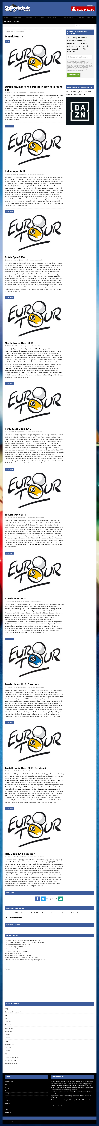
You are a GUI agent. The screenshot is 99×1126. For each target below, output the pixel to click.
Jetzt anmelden (74, 75)
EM (6, 1018)
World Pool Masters (11, 1064)
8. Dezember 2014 (11, 517)
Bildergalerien (9, 1082)
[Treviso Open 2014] (34, 490)
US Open (8, 1051)
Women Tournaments (12, 1057)
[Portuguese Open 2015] (34, 404)
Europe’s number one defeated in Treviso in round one (34, 88)
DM (6, 1015)
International (9, 1028)
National (7, 1038)
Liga (36, 18)
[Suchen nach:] (84, 25)
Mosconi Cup (9, 1034)
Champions (7, 22)
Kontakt (54, 1118)
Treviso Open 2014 (15, 514)
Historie (7, 1100)
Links (6, 1109)
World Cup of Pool (11, 1060)
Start (6, 18)
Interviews (8, 1031)
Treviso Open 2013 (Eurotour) (22, 684)
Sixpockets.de (22, 93)
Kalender (29, 18)
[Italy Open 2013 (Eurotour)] (34, 829)
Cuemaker (80, 18)
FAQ (6, 1097)
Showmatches (9, 1044)
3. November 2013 (11, 771)
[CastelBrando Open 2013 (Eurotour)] (34, 743)
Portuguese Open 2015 (18, 428)
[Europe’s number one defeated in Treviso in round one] (34, 62)
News (7, 1041)
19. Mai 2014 (10, 601)
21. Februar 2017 (11, 174)
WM (6, 1054)
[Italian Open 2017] (34, 147)
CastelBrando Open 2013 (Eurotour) (25, 768)
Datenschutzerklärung (72, 69)
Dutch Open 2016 (15, 257)
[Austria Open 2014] (34, 574)
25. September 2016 (12, 260)
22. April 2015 (10, 432)
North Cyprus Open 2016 (19, 342)
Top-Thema (8, 1047)
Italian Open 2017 (15, 171)
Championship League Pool (14, 1012)
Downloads (8, 1094)
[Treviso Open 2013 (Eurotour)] (34, 660)
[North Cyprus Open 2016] (34, 318)
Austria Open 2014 (15, 598)
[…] (21, 119)
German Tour (9, 1025)
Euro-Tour (8, 1022)
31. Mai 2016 (10, 346)
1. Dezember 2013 (11, 687)
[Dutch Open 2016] (34, 232)
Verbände (90, 18)
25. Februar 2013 (11, 857)
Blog (6, 1009)
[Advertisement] (49, 983)
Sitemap (67, 1118)
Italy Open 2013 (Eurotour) (20, 853)
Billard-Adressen (67, 18)
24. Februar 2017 (11, 93)
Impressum (92, 1118)
